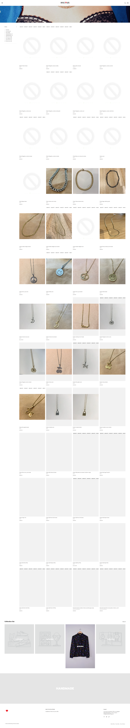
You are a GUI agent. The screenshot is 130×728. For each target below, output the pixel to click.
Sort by (6, 26)
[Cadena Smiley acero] (59, 271)
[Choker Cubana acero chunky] (59, 181)
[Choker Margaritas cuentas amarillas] (59, 45)
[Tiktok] (119, 724)
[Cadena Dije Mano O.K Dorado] (86, 497)
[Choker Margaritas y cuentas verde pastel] (59, 90)
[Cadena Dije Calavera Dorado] (59, 452)
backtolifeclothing (10, 723)
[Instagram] (117, 724)
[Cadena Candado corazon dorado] (112, 407)
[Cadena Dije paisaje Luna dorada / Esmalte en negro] (86, 452)
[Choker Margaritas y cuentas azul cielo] (112, 45)
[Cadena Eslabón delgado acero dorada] (59, 226)
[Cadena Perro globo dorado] (32, 407)
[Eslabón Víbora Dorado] (32, 45)
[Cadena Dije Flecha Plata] (32, 542)
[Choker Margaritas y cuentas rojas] (32, 90)
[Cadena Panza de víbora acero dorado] (112, 226)
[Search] (125, 3)
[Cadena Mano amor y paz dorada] (32, 452)
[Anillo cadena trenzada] (86, 45)
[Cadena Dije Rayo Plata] (86, 542)
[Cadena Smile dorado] (112, 271)
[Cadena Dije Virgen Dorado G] (112, 452)
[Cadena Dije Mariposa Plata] (59, 542)
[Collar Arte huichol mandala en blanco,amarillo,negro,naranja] (86, 587)
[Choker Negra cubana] (32, 181)
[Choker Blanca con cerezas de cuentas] (86, 136)
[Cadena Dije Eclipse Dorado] (112, 497)
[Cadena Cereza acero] (59, 361)
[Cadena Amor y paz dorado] (86, 271)
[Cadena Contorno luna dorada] (59, 316)
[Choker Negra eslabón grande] (112, 181)
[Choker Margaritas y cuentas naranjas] (32, 136)
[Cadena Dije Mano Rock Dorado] (59, 497)
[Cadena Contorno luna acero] (32, 316)
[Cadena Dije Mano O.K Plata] (59, 587)
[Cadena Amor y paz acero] (32, 271)
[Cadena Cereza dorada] (112, 361)
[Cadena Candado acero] (59, 407)
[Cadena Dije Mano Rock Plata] (32, 587)
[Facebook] (115, 724)
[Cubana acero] (112, 136)
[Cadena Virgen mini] (32, 497)
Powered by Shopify (16, 723)
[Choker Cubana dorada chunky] (86, 181)
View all (123, 621)
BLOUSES (80, 646)
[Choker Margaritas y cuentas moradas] (59, 136)
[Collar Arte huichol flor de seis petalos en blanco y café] (112, 587)
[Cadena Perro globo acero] (86, 361)
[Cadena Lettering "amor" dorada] (86, 316)
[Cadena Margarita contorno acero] (112, 316)
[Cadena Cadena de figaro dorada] (32, 226)
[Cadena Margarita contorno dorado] (32, 361)
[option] (65, 688)
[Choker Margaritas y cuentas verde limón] (112, 90)
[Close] (127, 717)
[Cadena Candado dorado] (86, 407)
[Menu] (2, 3)
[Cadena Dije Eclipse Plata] (112, 542)
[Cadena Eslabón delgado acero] (86, 226)
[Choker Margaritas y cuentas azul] (86, 90)
